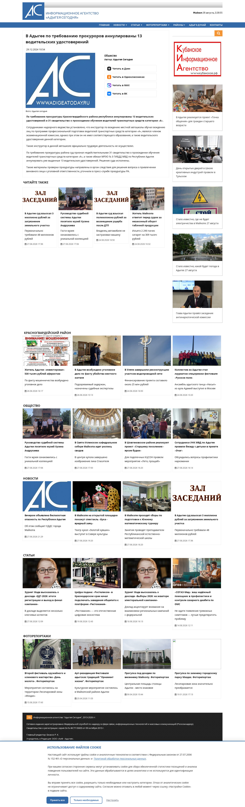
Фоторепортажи (157, 25)
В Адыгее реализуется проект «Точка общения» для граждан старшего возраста (197, 121)
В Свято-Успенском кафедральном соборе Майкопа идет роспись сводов (96, 446)
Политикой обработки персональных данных (120, 758)
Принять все (57, 800)
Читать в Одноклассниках (128, 76)
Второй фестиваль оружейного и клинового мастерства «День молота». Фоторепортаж (45, 677)
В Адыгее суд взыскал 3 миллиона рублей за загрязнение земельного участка (196, 519)
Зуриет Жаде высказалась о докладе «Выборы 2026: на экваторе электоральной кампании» (147, 596)
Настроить (112, 800)
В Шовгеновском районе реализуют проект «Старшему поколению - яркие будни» (147, 446)
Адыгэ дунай (197, 25)
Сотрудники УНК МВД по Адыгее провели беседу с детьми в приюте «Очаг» (196, 446)
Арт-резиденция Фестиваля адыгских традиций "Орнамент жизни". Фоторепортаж (94, 677)
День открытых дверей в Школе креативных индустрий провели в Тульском (195, 172)
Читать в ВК (119, 93)
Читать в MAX (121, 85)
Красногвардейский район (47, 333)
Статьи (135, 25)
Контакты (216, 25)
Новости (119, 25)
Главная (104, 25)
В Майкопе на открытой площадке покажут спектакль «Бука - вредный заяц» (96, 519)
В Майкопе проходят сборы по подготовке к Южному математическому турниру (143, 519)
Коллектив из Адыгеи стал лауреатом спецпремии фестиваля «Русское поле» (196, 373)
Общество (110, 55)
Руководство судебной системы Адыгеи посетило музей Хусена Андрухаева (44, 446)
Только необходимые (86, 800)
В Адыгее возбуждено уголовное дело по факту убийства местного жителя (95, 373)
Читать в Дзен (121, 68)
